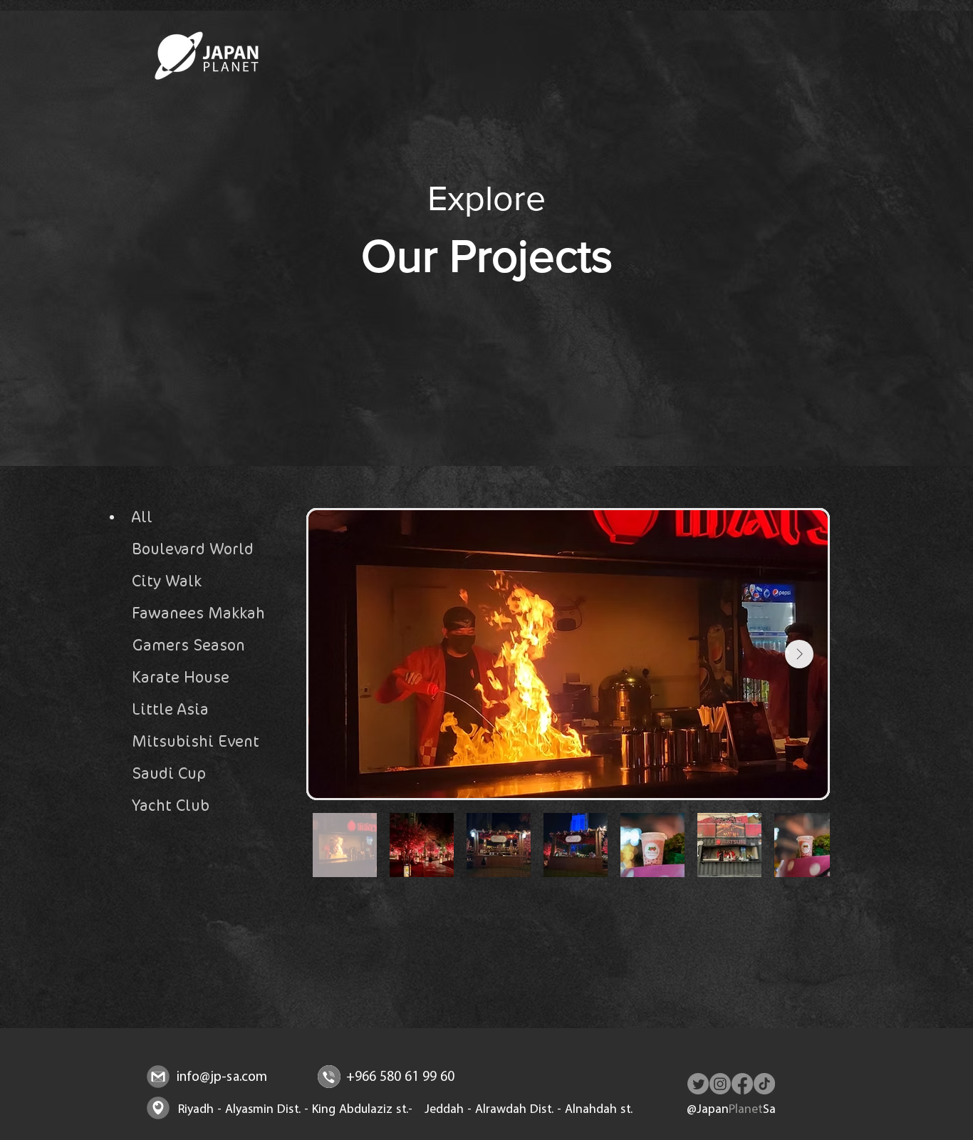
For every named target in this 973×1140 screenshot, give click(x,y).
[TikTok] (764, 1083)
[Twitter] (698, 1083)
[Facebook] (742, 1083)
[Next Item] (799, 654)
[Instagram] (720, 1083)
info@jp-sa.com (222, 1077)
